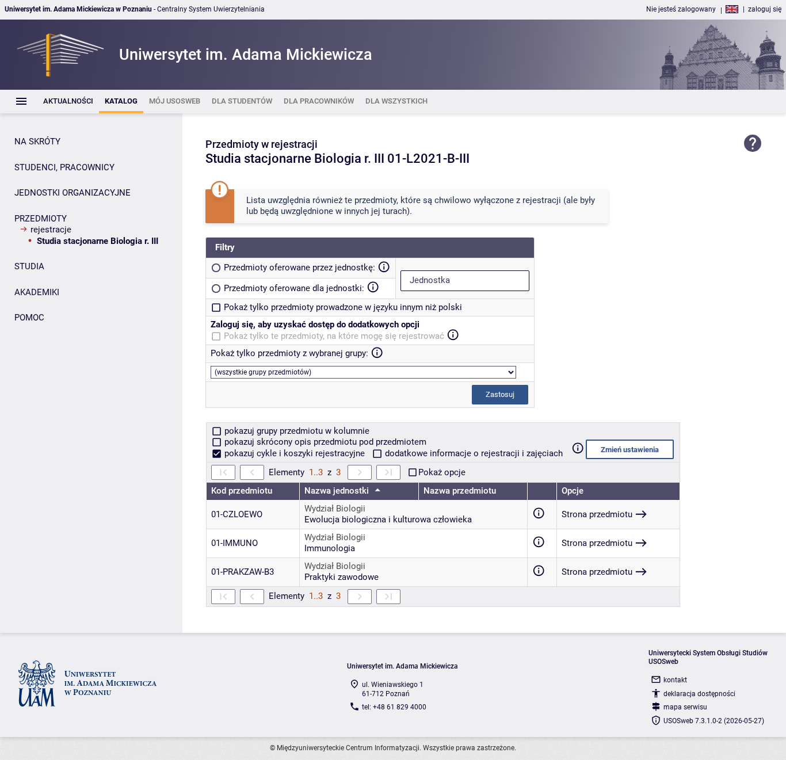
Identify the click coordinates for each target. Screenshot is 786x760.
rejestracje (50, 229)
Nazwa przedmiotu (459, 491)
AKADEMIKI (36, 292)
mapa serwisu (685, 707)
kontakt (675, 680)
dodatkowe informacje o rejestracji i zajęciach (473, 453)
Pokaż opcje (442, 472)
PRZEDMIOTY (40, 218)
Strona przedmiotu (597, 514)
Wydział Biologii (334, 508)
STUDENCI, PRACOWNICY (64, 167)
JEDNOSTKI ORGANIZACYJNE (72, 193)
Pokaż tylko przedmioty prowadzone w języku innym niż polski (343, 307)
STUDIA (29, 266)
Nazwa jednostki (337, 491)
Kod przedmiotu (241, 491)
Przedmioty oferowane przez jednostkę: (299, 267)
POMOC (29, 317)
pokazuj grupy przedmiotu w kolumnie (295, 431)
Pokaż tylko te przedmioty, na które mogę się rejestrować (334, 336)
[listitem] (68, 101)
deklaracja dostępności (699, 694)
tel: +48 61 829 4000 (394, 707)
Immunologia (329, 548)
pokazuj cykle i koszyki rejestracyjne (294, 453)
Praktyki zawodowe (341, 577)
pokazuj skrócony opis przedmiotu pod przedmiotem (324, 442)
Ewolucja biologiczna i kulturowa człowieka (388, 519)
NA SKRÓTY (37, 141)
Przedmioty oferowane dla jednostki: (294, 288)
